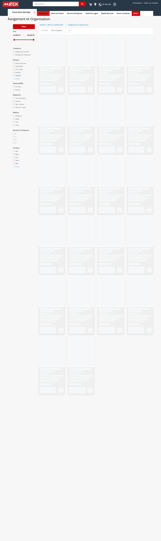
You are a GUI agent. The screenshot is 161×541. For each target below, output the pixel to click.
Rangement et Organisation (78, 25)
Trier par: (45, 30)
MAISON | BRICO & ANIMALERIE (51, 25)
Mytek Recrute (107, 13)
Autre (17, 125)
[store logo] (12, 4)
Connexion (137, 3)
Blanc (17, 154)
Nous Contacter (123, 13)
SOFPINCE (19, 66)
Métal (17, 119)
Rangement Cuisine (22, 52)
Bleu (16, 163)
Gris (16, 157)
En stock (18, 87)
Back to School (57, 13)
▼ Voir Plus (17, 78)
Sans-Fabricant (20, 63)
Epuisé (17, 90)
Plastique (18, 116)
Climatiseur (43, 13)
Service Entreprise (74, 13)
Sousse (17, 101)
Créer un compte (151, 3)
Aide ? (136, 13)
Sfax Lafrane (19, 104)
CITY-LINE (19, 69)
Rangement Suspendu (23, 55)
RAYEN (17, 72)
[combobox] (59, 4)
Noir (16, 151)
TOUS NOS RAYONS (21, 12)
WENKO (18, 75)
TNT (16, 122)
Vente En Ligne (92, 13)
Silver (17, 160)
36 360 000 (106, 4)
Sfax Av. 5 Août (20, 107)
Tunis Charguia (20, 98)
